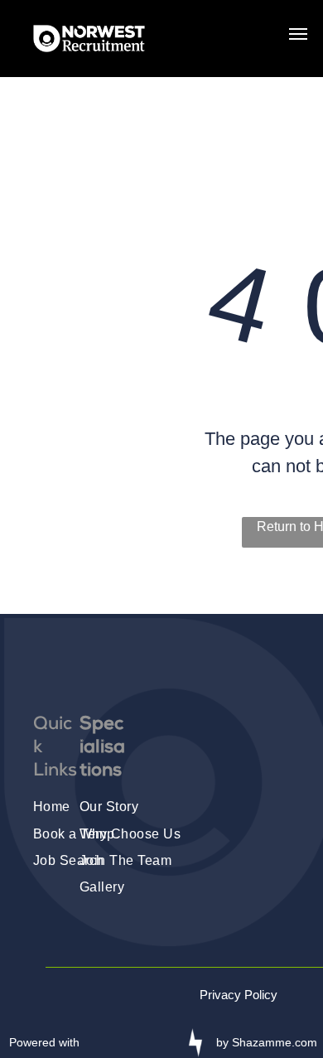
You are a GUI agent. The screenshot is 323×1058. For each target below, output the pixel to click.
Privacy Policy (238, 995)
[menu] (298, 34)
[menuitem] (140, 806)
